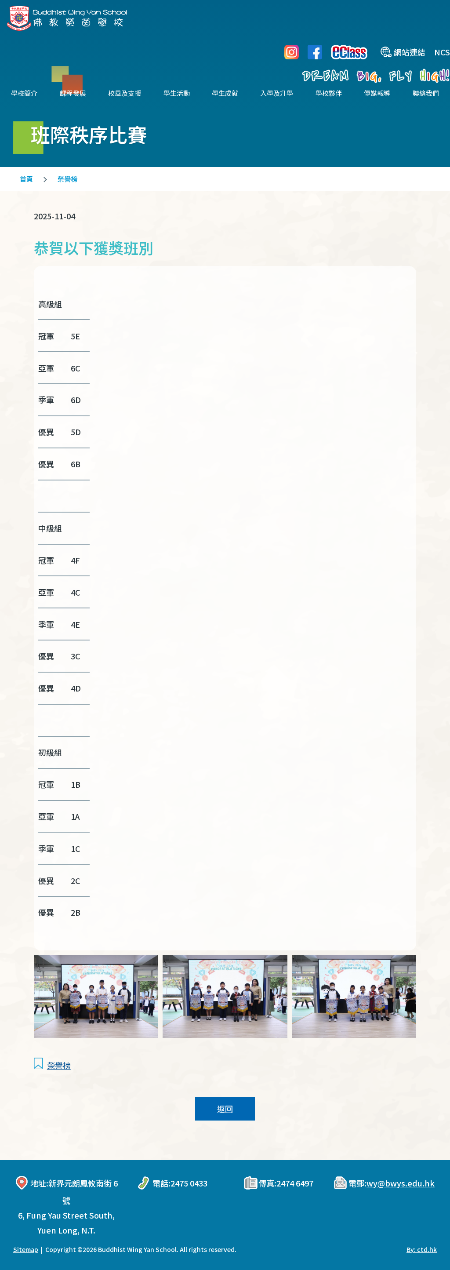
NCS (442, 52)
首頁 (26, 178)
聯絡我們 (426, 93)
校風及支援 (124, 93)
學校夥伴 (329, 93)
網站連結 (409, 52)
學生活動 (176, 93)
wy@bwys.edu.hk (401, 1183)
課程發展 (73, 93)
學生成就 (225, 93)
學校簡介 (24, 93)
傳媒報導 (377, 93)
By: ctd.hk (421, 1249)
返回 (225, 1108)
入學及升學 (276, 93)
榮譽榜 (67, 178)
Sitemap (25, 1249)
